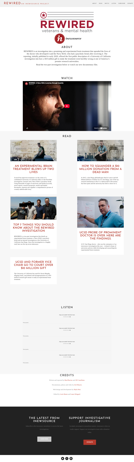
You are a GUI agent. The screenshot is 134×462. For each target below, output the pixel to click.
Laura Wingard (75, 394)
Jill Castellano (80, 380)
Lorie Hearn (64, 394)
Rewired (12, 3)
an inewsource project (35, 4)
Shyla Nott (77, 389)
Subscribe (121, 3)
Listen (114, 3)
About (94, 3)
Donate (130, 3)
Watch (107, 3)
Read (100, 3)
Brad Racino (68, 380)
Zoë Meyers (78, 385)
